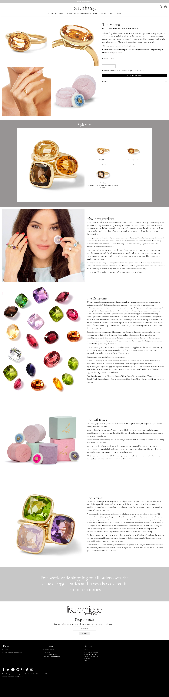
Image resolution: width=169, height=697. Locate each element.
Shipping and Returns (91, 652)
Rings (61, 14)
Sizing (95, 14)
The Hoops (46, 652)
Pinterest (22, 669)
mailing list (64, 624)
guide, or (133, 70)
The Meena (115, 19)
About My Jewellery (90, 654)
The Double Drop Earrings (51, 656)
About (111, 14)
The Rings (5, 650)
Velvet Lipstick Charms (82, 14)
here (50, 674)
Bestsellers (52, 14)
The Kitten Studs (48, 650)
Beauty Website (87, 1)
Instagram (17, 669)
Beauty (118, 14)
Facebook (3, 669)
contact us (140, 70)
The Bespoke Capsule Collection (12, 652)
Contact (87, 658)
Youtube (13, 669)
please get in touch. (115, 52)
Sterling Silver (129, 46)
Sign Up (84, 633)
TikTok (27, 669)
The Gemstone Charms (50, 654)
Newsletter (31, 669)
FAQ (85, 661)
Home (104, 19)
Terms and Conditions (91, 656)
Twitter (8, 669)
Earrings (69, 14)
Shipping (103, 14)
